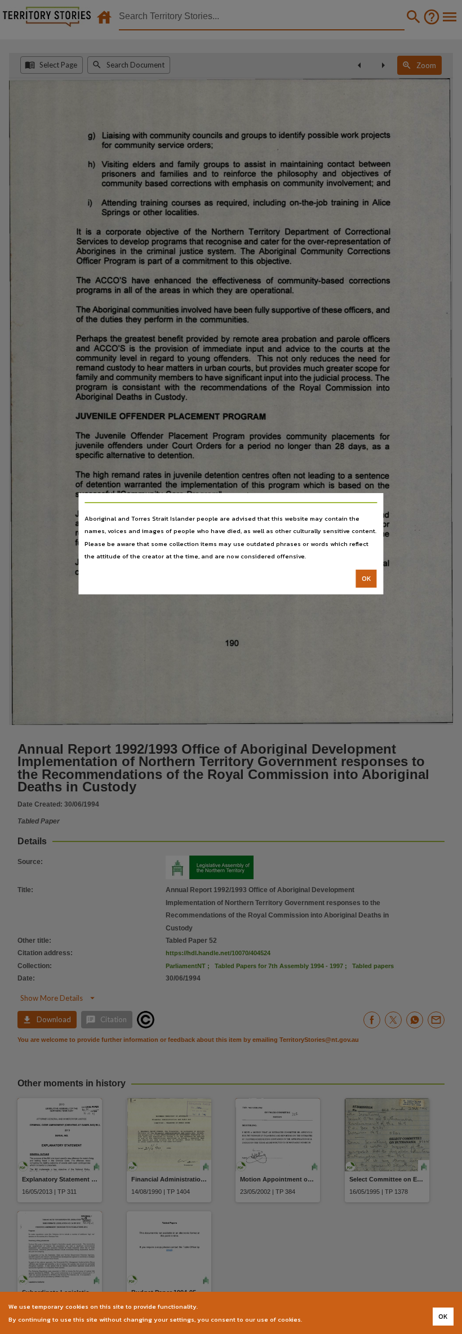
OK (366, 579)
